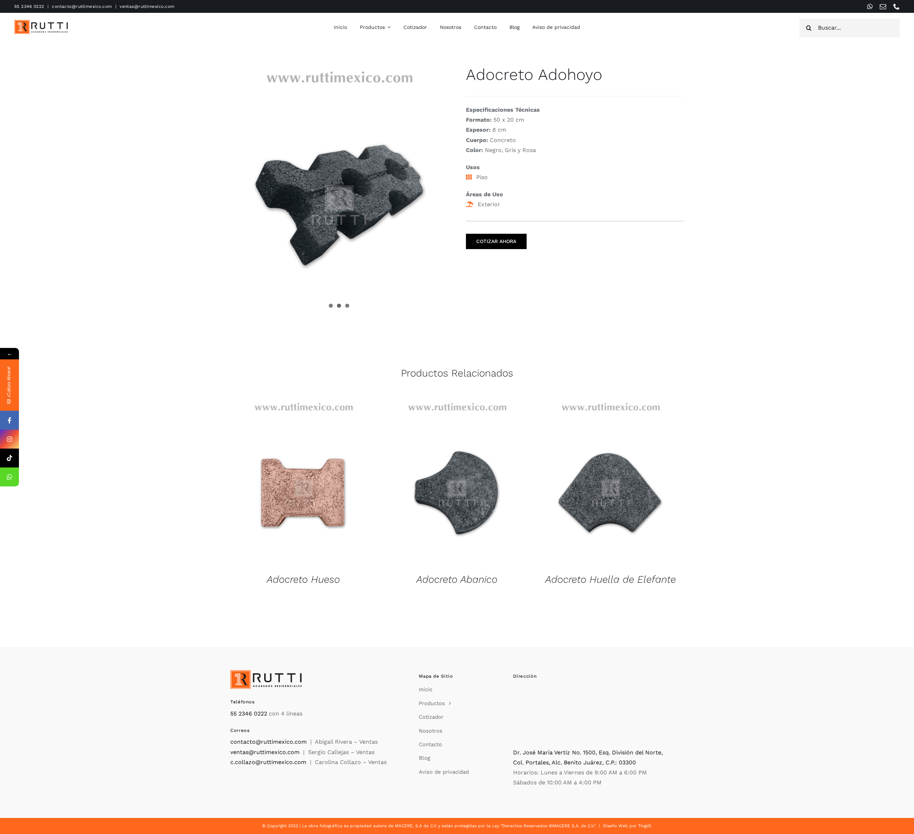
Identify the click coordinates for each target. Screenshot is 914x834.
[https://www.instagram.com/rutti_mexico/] (9, 439)
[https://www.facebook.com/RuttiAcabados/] (9, 420)
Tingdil (645, 825)
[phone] (896, 6)
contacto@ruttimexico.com (82, 6)
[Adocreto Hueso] (303, 482)
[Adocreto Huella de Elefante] (610, 482)
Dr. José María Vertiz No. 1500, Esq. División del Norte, (588, 752)
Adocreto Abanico (456, 579)
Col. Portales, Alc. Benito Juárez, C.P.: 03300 (574, 762)
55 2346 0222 (29, 6)
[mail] (883, 6)
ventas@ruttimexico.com (147, 6)
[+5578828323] (9, 476)
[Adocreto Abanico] (457, 482)
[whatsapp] (870, 6)
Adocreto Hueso (303, 579)
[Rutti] (41, 22)
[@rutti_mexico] (9, 458)
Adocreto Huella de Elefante (610, 579)
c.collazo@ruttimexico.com (268, 762)
